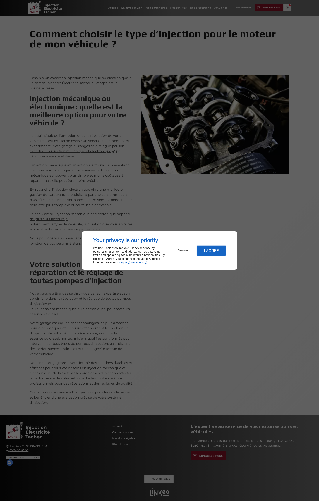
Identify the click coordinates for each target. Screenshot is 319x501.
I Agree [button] (211, 251)
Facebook (137, 262)
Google (122, 262)
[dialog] (159, 250)
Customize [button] (183, 250)
